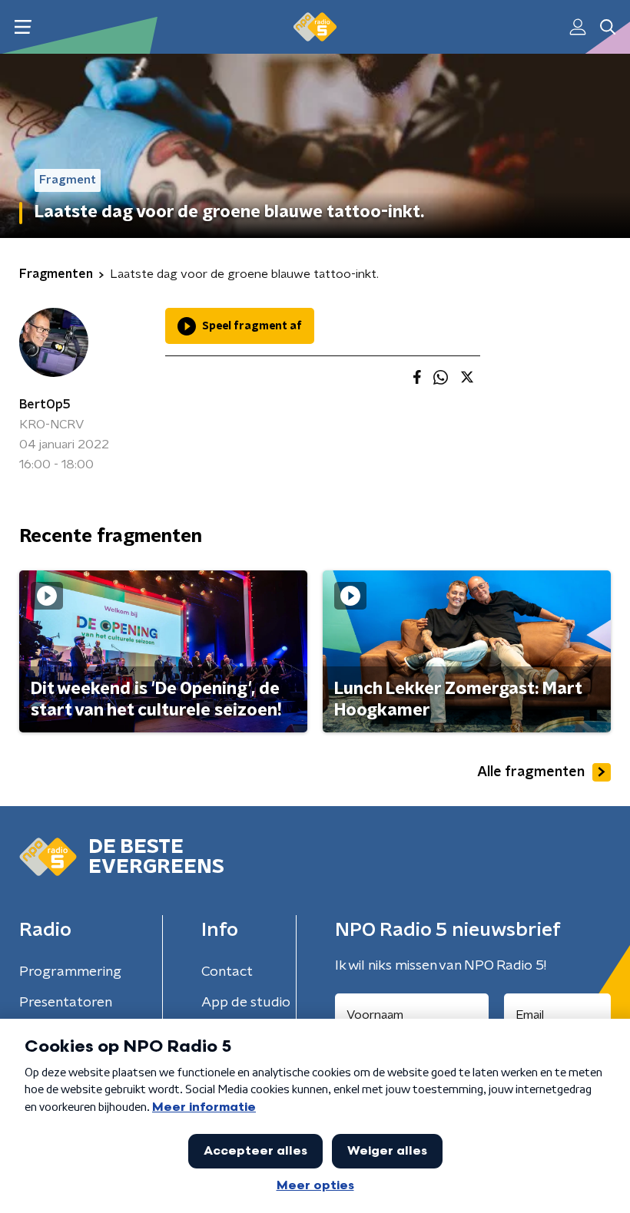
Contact (227, 972)
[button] (23, 27)
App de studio (245, 1003)
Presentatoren (65, 1003)
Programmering (70, 972)
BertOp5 (45, 404)
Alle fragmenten (531, 772)
